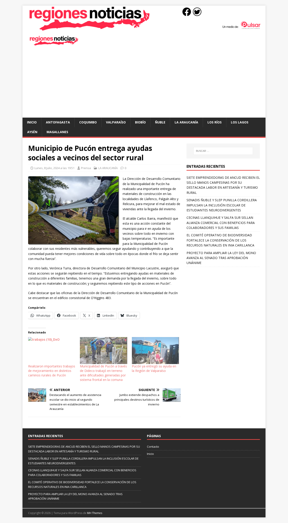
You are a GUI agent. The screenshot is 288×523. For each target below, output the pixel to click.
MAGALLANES (57, 132)
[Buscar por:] (223, 151)
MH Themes (94, 513)
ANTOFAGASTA (58, 122)
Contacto (153, 447)
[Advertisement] (144, 83)
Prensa (86, 168)
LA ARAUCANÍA (186, 122)
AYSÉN (32, 132)
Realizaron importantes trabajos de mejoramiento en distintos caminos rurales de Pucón (51, 370)
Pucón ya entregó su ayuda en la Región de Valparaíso (154, 368)
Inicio (32, 122)
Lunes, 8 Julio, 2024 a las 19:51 (54, 168)
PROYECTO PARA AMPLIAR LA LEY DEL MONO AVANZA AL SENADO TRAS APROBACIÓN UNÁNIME (221, 258)
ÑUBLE (160, 122)
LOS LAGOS (239, 122)
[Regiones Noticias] (144, 28)
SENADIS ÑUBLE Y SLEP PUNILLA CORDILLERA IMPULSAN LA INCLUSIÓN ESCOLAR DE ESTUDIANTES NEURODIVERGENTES (222, 205)
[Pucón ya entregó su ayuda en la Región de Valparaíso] (155, 350)
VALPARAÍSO (116, 122)
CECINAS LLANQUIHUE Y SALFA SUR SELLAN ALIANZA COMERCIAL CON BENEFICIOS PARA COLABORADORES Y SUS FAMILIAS (221, 222)
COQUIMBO (88, 122)
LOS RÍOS (214, 122)
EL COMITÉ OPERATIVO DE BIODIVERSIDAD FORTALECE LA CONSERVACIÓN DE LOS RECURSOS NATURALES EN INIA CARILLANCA (220, 240)
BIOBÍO (140, 122)
